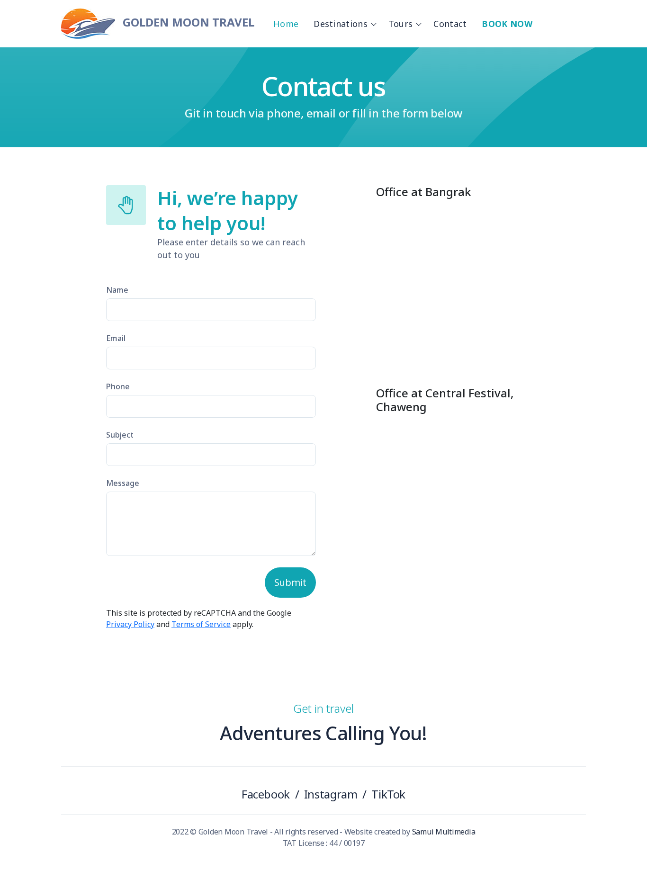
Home (285, 23)
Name (117, 290)
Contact (450, 23)
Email (116, 338)
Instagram (331, 794)
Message (122, 483)
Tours (400, 23)
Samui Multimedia (444, 831)
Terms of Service (201, 624)
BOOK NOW (507, 23)
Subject (120, 435)
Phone (118, 386)
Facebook (266, 794)
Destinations (341, 23)
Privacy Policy (130, 624)
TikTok (388, 794)
